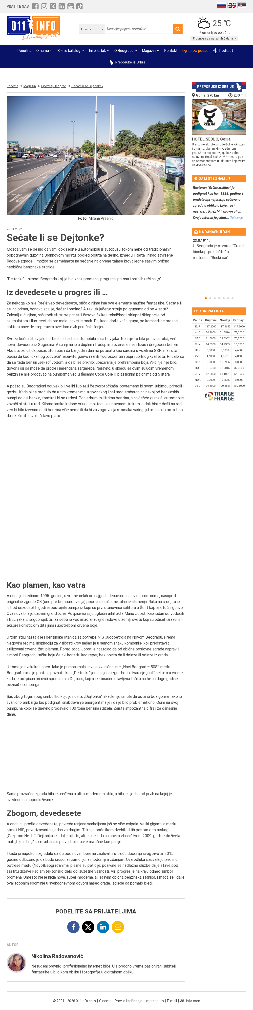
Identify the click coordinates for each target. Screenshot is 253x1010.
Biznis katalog (69, 50)
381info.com (190, 1001)
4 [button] (219, 298)
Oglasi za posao (195, 50)
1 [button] (206, 298)
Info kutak (97, 50)
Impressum (155, 1001)
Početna (24, 50)
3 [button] (215, 298)
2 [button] (210, 298)
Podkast (225, 50)
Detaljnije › (237, 218)
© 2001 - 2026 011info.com (74, 1001)
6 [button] (228, 298)
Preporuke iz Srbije (130, 62)
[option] (219, 255)
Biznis (86, 29)
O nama (42, 50)
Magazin (149, 50)
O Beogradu (123, 50)
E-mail (172, 1001)
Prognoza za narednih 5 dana (213, 38)
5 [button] (224, 298)
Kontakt (170, 50)
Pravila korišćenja (128, 1001)
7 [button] (232, 298)
